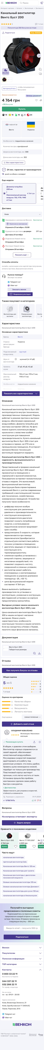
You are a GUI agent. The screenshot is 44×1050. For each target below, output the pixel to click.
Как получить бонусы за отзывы (22, 670)
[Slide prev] (5, 56)
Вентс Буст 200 (7, 840)
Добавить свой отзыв (24, 724)
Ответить (10, 800)
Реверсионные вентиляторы (27, 315)
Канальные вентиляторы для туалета (18, 871)
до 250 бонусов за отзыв (22, 28)
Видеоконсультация (22, 294)
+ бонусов (7, 104)
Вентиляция (29, 8)
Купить (22, 109)
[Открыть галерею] (40, 73)
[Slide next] (39, 56)
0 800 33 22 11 (9, 974)
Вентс (11, 130)
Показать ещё (21, 255)
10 (6, 115)
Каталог (19, 8)
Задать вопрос (24, 823)
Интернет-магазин (7, 8)
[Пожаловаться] (40, 742)
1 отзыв (40, 24)
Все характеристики (14, 163)
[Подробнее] (16, 359)
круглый (22, 352)
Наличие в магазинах (18, 224)
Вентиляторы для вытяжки (10, 315)
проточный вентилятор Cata (15, 862)
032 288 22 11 (9, 984)
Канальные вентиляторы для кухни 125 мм (20, 891)
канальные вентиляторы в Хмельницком (20, 896)
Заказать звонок (19, 290)
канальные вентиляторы (13, 857)
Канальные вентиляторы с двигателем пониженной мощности (19, 876)
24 (31, 115)
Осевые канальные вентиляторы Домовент (21, 887)
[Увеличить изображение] (40, 69)
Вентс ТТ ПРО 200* (27, 840)
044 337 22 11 (9, 981)
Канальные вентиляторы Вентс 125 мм (19, 866)
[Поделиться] (35, 742)
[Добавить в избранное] (36, 100)
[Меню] (2, 2)
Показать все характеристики (18, 393)
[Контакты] (41, 2)
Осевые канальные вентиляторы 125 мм (19, 882)
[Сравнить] (41, 100)
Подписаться (22, 937)
